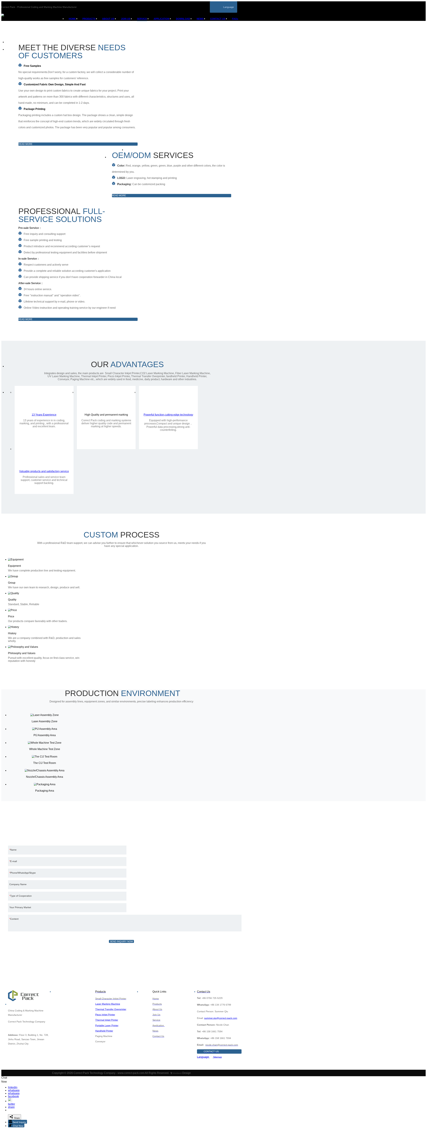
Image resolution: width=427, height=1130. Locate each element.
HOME (72, 18)
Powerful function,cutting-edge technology (168, 414)
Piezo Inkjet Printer (105, 1014)
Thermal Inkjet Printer (106, 1020)
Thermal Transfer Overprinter (110, 1009)
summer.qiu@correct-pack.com (220, 1018)
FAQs (235, 18)
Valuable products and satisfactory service (44, 471)
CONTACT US (217, 18)
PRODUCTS (88, 18)
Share (16, 1118)
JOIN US (125, 18)
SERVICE (142, 18)
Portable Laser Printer (106, 1025)
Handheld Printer (104, 1030)
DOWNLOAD (183, 18)
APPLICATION (161, 18)
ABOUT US (108, 18)
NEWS (200, 18)
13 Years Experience (44, 414)
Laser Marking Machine (107, 1004)
